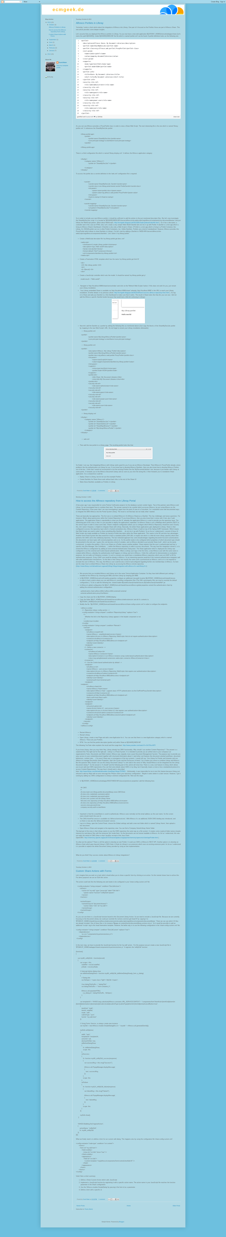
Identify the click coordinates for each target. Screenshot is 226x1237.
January (52, 50)
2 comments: (102, 490)
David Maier (63, 62)
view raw (176, 117)
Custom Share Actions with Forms (93, 871)
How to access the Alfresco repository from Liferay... (57, 30)
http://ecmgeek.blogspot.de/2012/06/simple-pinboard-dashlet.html (136, 222)
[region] (128, 77)
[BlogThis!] (111, 491)
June (51, 42)
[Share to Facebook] (116, 491)
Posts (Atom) (89, 1209)
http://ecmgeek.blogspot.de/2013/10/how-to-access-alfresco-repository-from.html (141, 293)
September (52, 39)
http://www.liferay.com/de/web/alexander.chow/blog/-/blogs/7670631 (103, 771)
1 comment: (101, 861)
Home (129, 1206)
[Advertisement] (54, 120)
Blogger (121, 1222)
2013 (49, 22)
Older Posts (176, 1206)
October (51, 25)
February (52, 48)
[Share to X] (113, 491)
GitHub (100, 117)
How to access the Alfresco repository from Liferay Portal (105, 500)
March (51, 45)
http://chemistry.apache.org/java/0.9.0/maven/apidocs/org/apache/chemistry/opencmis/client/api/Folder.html (121, 838)
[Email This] (109, 491)
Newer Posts (81, 1206)
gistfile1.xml (81, 117)
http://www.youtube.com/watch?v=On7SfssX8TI (139, 745)
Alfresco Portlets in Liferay (89, 23)
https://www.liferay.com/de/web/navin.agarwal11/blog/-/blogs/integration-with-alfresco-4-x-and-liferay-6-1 (111, 566)
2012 (49, 54)
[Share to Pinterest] (118, 491)
